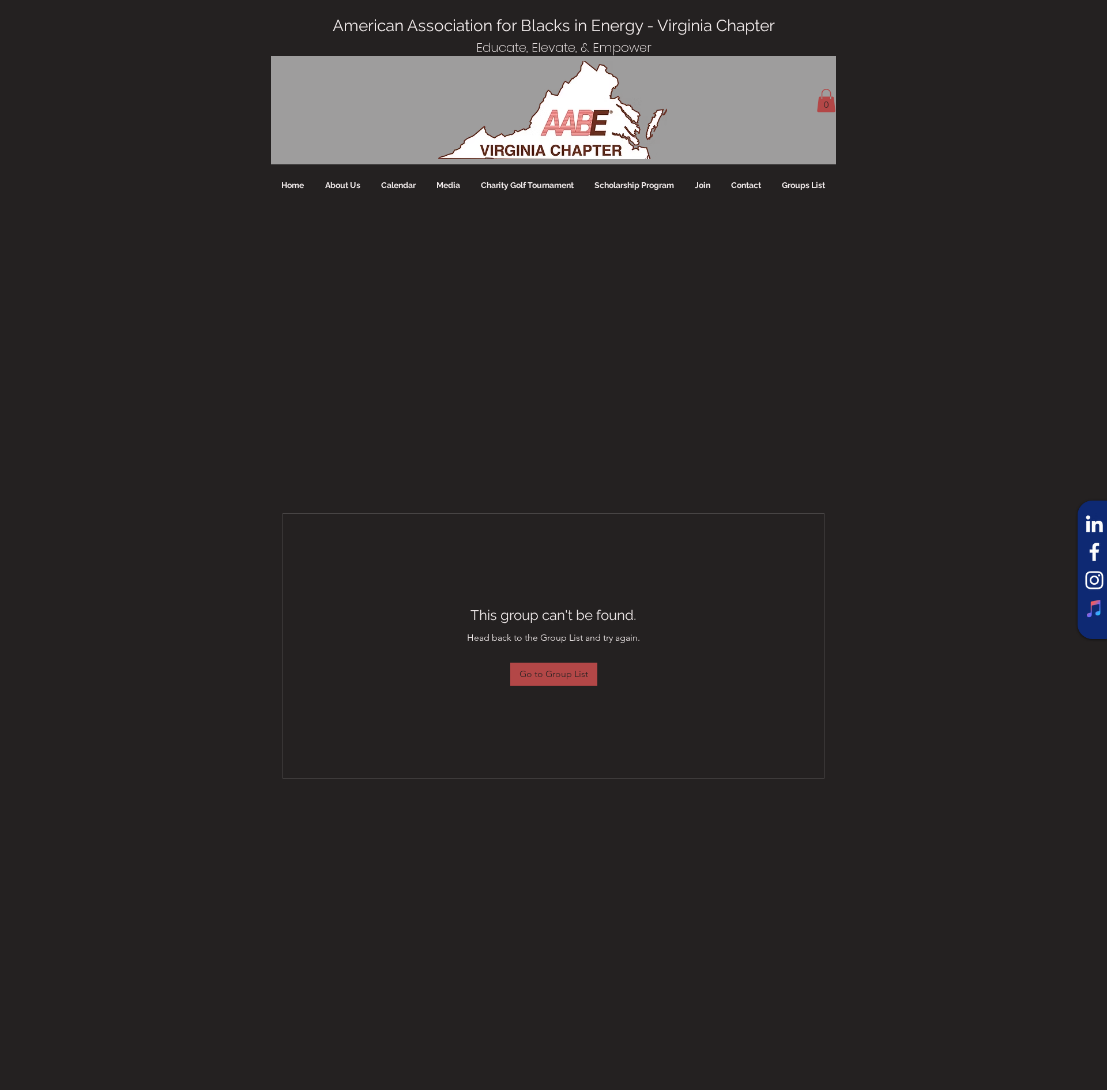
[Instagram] (1094, 580)
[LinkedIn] (1094, 524)
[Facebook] (1094, 552)
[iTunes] (1094, 608)
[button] (826, 100)
